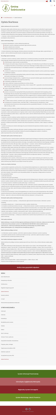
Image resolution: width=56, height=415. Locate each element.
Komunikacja (4, 318)
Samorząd (3, 311)
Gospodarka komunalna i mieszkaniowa (9, 340)
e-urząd (2, 299)
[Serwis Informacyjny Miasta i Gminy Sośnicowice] (13, 8)
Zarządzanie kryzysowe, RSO (7, 355)
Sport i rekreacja (4, 333)
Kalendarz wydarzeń (5, 351)
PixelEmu (32, 411)
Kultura (2, 329)
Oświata (3, 325)
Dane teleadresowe (5, 276)
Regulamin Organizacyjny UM (7, 287)
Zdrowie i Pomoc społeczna (7, 337)
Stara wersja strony (5, 1)
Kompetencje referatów (6, 280)
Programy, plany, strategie (7, 344)
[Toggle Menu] (51, 5)
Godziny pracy (4, 284)
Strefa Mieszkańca (8, 17)
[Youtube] (30, 409)
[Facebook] (26, 409)
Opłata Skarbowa (5, 291)
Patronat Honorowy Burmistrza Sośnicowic (10, 302)
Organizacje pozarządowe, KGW (8, 348)
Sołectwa (3, 314)
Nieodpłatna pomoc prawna (7, 322)
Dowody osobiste (5, 295)
